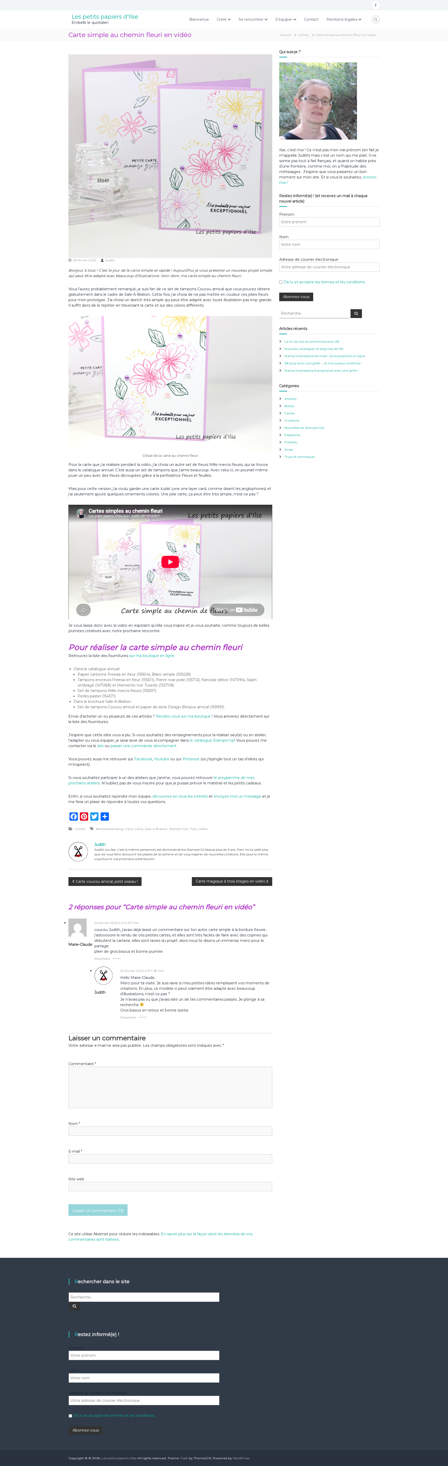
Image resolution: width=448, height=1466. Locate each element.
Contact (311, 19)
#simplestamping (109, 829)
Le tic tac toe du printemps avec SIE (312, 341)
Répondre (102, 959)
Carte (138, 829)
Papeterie (292, 435)
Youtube (161, 759)
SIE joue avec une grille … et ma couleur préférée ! (323, 363)
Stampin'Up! (178, 829)
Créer (222, 19)
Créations (291, 420)
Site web (76, 1179)
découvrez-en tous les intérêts (180, 796)
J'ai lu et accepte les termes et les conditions (324, 282)
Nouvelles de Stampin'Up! (304, 428)
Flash (184, 1458)
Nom (74, 1123)
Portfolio (290, 442)
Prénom (286, 214)
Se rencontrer (251, 19)
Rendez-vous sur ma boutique (183, 716)
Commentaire (82, 1063)
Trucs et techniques (299, 457)
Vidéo (203, 829)
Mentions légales (341, 19)
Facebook (143, 759)
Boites (289, 406)
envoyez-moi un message (237, 796)
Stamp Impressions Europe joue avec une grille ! (321, 370)
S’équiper (283, 19)
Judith (110, 260)
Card (128, 829)
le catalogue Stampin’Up (212, 740)
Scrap (288, 449)
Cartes (303, 35)
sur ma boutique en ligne (151, 655)
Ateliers (290, 399)
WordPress (241, 1458)
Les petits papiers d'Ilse (105, 16)
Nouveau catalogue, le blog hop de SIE (314, 349)
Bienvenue (199, 19)
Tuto (193, 829)
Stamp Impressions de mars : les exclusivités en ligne (324, 356)
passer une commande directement (143, 745)
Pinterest (191, 759)
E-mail (75, 1151)
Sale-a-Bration (156, 829)
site (100, 745)
